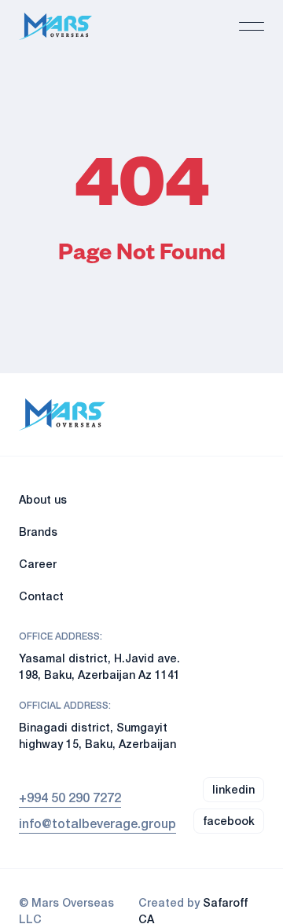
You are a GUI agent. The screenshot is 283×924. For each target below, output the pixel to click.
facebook (229, 820)
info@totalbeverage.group (97, 823)
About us (43, 499)
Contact (41, 596)
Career (38, 563)
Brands (38, 531)
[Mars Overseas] (55, 26)
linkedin (233, 789)
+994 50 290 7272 (70, 797)
